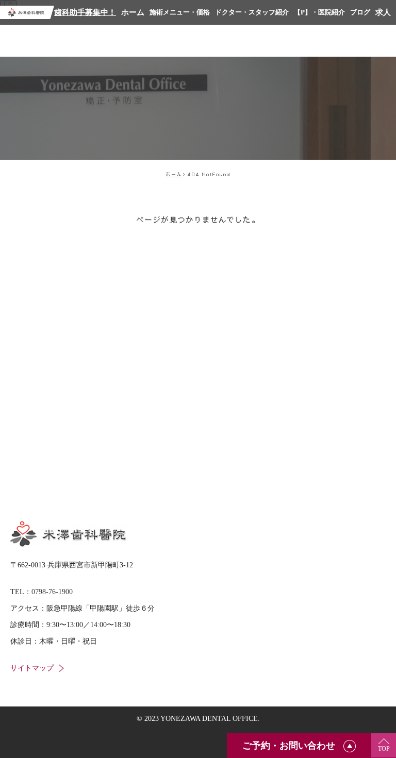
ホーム (174, 174)
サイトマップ (32, 668)
